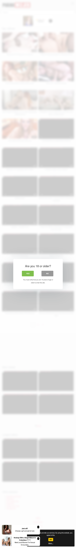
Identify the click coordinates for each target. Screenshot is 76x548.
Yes (27, 273)
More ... (50, 543)
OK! (50, 539)
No (47, 273)
